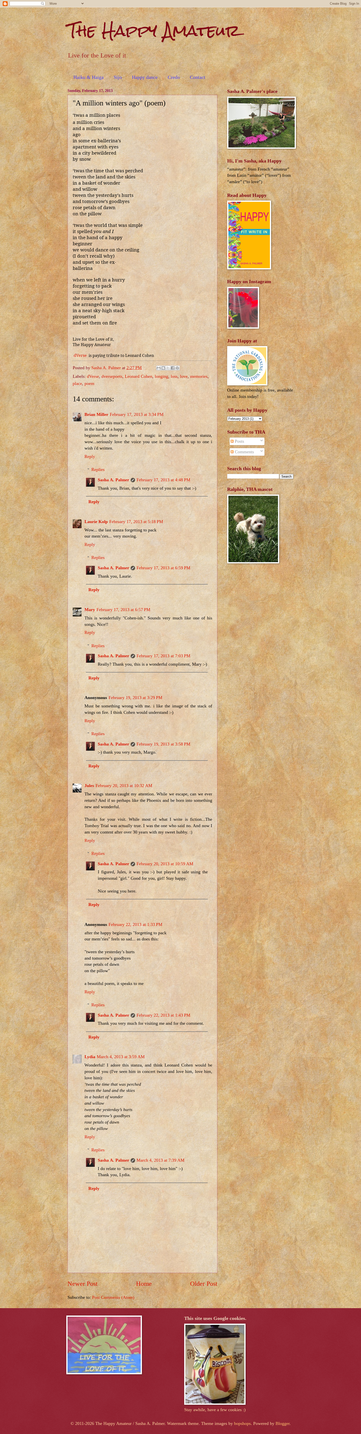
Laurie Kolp (96, 521)
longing (161, 376)
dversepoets (111, 376)
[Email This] (158, 368)
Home (144, 1283)
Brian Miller (96, 414)
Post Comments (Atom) (113, 1297)
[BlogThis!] (163, 368)
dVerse (81, 355)
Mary (89, 609)
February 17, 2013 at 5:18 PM (136, 521)
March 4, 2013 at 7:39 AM (160, 1160)
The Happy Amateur (154, 30)
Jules (89, 785)
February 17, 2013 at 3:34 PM (137, 414)
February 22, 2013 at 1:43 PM (163, 1015)
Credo (174, 77)
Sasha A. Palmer (113, 479)
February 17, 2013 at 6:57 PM (123, 609)
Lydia (89, 1056)
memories (199, 376)
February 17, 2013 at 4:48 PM (163, 479)
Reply (89, 456)
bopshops (242, 1423)
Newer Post (82, 1283)
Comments (244, 451)
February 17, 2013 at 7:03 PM (163, 655)
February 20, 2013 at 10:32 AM (124, 785)
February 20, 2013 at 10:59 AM (165, 863)
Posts (239, 441)
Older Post (203, 1283)
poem (89, 383)
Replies (98, 469)
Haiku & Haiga (88, 77)
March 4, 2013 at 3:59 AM (121, 1056)
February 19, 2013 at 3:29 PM (135, 697)
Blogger (283, 1423)
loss (174, 376)
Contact (197, 77)
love (184, 376)
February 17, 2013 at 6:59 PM (163, 567)
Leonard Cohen (138, 376)
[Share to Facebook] (172, 368)
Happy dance (145, 77)
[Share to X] (168, 368)
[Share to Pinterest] (177, 368)
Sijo (118, 77)
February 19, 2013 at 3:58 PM (163, 744)
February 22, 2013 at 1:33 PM (135, 924)
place (77, 383)
